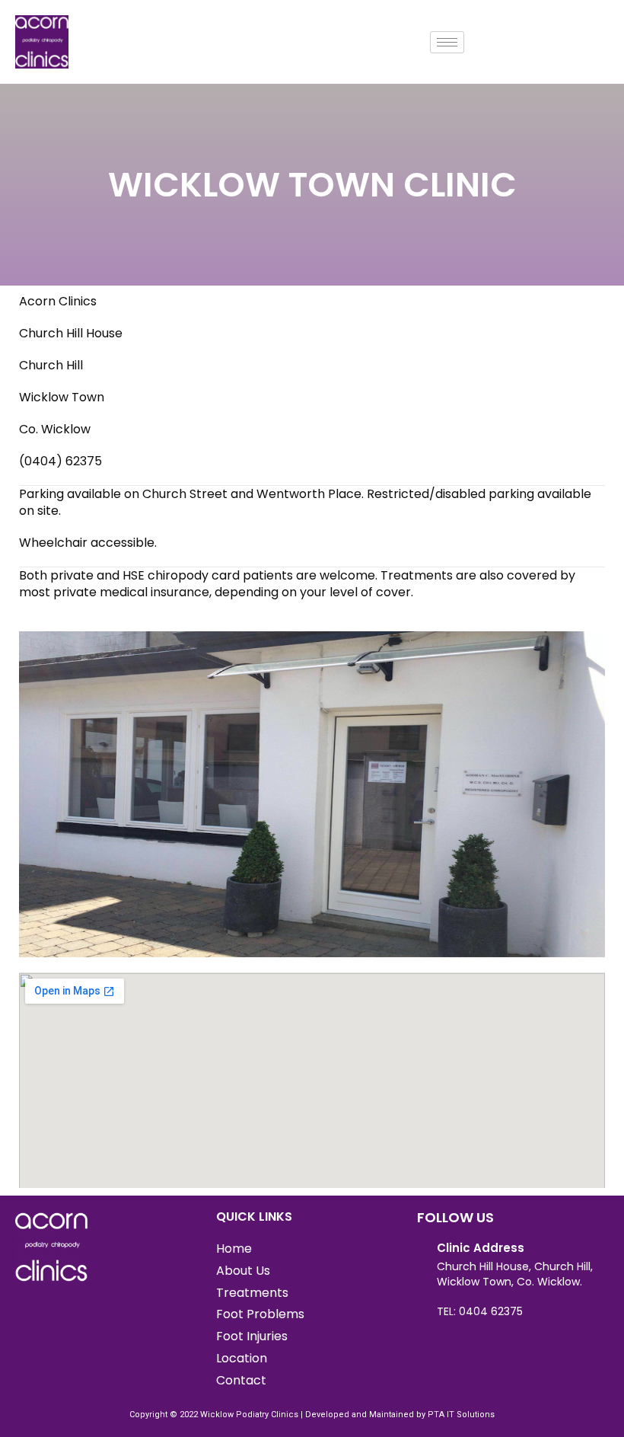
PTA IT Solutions (461, 1414)
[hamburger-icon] (447, 42)
